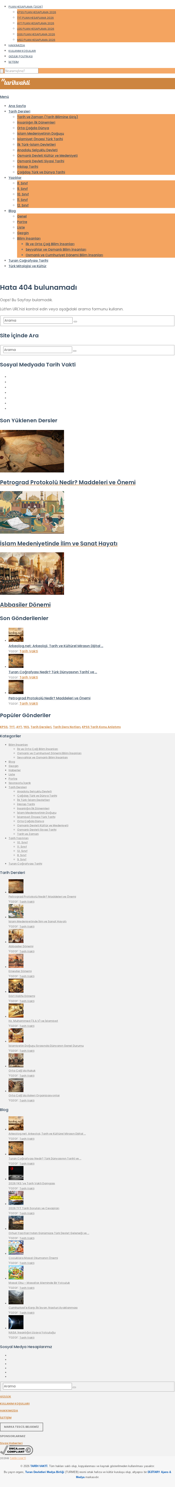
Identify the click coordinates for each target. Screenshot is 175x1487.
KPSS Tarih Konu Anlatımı (101, 727)
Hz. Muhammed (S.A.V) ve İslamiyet (33, 1021)
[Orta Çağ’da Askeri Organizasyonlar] (16, 1091)
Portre (22, 222)
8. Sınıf (22, 183)
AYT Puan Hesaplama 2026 (35, 23)
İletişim (14, 62)
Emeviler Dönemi (20, 971)
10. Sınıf (23, 194)
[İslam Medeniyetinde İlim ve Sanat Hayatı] (16, 917)
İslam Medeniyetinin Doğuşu (40, 133)
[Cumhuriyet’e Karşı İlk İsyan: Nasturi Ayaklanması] (16, 1303)
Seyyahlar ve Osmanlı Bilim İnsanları (56, 249)
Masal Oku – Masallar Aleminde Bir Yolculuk (39, 1283)
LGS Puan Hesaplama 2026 (35, 29)
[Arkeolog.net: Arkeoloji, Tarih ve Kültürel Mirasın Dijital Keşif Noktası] (16, 640)
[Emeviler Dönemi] (16, 967)
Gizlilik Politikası (21, 56)
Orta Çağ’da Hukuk (22, 1071)
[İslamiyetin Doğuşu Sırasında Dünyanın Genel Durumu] (16, 1041)
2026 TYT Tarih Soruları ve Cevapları (34, 1208)
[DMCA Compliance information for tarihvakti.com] (16, 1454)
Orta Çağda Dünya (33, 128)
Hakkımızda (17, 45)
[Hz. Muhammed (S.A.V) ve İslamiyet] (16, 1017)
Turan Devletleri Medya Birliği (44, 1472)
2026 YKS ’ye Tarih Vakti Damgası (32, 1183)
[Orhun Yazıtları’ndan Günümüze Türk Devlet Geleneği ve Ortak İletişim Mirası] (16, 1229)
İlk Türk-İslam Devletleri (36, 144)
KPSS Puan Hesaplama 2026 (36, 12)
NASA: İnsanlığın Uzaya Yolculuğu (32, 1332)
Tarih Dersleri (19, 111)
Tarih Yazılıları (19, 838)
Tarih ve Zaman (28, 834)
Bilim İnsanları (29, 238)
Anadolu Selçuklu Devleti (37, 150)
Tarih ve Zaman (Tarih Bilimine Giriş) (47, 117)
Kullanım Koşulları (22, 51)
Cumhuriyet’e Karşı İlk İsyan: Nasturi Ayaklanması (43, 1308)
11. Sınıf (22, 200)
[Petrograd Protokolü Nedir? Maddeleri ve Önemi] (16, 692)
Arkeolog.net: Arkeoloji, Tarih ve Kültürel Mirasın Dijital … (56, 645)
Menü (4, 97)
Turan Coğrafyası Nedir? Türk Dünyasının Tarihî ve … (53, 672)
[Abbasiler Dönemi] (16, 942)
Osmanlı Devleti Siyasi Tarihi (40, 161)
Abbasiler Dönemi (21, 946)
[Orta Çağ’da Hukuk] (16, 1066)
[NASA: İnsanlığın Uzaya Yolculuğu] (16, 1328)
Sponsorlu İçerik (20, 783)
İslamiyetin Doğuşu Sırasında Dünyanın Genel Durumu (46, 1046)
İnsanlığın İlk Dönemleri (36, 122)
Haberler (15, 770)
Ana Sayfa (17, 106)
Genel (22, 216)
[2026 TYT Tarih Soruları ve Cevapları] (16, 1204)
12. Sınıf (23, 205)
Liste (21, 227)
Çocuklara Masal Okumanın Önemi (33, 1258)
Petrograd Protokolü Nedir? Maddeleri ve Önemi (49, 698)
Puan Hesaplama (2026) (26, 7)
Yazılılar (15, 177)
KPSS (4, 727)
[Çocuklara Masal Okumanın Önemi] (16, 1254)
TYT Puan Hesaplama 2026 (35, 18)
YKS (26, 727)
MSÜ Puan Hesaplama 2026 (36, 40)
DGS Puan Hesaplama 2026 (36, 34)
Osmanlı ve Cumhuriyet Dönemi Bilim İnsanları (64, 255)
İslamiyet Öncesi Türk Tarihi (40, 139)
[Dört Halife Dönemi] (16, 992)
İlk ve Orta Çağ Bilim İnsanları (50, 244)
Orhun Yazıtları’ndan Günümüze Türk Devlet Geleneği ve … (49, 1233)
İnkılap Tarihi (27, 166)
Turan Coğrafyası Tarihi (28, 260)
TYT (12, 727)
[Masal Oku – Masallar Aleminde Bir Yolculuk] (16, 1278)
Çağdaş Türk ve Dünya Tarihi (41, 172)
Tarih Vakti (28, 651)
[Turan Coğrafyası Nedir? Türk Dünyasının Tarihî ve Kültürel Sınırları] (16, 666)
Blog (12, 211)
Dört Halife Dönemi (22, 996)
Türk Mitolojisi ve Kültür (28, 266)
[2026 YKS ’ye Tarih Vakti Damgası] (16, 1179)
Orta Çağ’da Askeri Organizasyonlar (34, 1095)
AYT (19, 727)
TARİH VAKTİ (18, 1458)
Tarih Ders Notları (66, 727)
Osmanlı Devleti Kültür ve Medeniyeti (47, 155)
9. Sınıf (22, 189)
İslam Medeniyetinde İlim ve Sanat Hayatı (38, 921)
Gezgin (23, 233)
